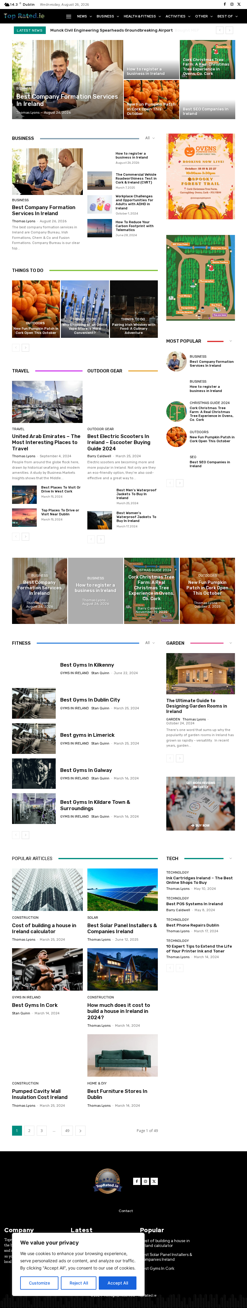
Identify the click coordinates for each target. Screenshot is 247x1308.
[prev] (220, 30)
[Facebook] (224, 4)
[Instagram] (232, 4)
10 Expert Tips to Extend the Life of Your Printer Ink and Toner (199, 948)
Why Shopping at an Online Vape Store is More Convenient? (84, 329)
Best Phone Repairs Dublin (192, 925)
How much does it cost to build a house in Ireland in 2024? (118, 1011)
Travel (18, 429)
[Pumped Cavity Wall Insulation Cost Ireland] (47, 1055)
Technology (177, 872)
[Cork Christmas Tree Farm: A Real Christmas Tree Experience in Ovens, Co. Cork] (207, 59)
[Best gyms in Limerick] (34, 738)
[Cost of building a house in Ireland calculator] (47, 889)
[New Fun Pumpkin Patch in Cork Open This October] (151, 99)
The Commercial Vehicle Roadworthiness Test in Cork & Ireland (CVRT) (136, 178)
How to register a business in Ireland (132, 155)
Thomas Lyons (23, 221)
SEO (193, 457)
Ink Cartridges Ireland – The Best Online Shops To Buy (199, 880)
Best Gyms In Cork (35, 1005)
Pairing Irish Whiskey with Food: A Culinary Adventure (133, 329)
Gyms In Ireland (74, 673)
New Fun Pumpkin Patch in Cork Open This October (36, 331)
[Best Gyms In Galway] (34, 773)
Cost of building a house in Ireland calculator (44, 928)
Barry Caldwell (99, 456)
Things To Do (84, 319)
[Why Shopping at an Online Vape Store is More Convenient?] (85, 309)
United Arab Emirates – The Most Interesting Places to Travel (46, 442)
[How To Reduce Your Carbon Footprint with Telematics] (99, 228)
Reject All (79, 1282)
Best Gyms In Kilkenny (87, 665)
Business (24, 89)
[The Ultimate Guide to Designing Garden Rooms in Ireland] (200, 673)
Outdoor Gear (100, 429)
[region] (78, 1264)
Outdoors (35, 323)
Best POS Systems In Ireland (194, 904)
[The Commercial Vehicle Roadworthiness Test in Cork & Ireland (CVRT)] (99, 180)
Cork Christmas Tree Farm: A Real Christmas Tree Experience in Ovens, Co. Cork (211, 414)
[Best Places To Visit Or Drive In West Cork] (24, 495)
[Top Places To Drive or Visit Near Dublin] (24, 517)
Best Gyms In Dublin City (90, 700)
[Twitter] (239, 4)
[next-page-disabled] (179, 968)
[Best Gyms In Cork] (47, 969)
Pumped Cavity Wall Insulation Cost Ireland (39, 1094)
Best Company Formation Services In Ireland (43, 210)
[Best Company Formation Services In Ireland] (68, 79)
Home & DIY (97, 1083)
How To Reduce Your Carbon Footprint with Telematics (135, 226)
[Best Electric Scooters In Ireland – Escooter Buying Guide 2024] (122, 402)
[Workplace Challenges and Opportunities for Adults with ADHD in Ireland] (99, 204)
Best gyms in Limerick (87, 735)
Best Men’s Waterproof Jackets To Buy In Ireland (137, 494)
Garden (173, 719)
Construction (25, 917)
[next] (229, 30)
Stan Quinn (100, 673)
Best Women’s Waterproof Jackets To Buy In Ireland (136, 517)
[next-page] (25, 348)
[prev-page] (16, 348)
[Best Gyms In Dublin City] (34, 703)
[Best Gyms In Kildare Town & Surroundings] (34, 808)
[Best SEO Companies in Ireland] (207, 99)
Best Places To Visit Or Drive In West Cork (61, 489)
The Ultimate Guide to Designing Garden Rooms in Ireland (196, 706)
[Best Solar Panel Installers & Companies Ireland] (122, 889)
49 (67, 1130)
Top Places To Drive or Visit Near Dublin (60, 512)
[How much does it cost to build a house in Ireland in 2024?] (122, 969)
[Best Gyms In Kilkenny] (34, 668)
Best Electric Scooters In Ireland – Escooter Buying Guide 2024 (118, 442)
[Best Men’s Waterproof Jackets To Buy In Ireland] (99, 497)
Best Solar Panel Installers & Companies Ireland (122, 928)
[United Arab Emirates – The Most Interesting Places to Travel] (47, 402)
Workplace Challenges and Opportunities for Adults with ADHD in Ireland (134, 202)
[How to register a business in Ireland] (151, 59)
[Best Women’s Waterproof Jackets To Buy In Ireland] (99, 520)
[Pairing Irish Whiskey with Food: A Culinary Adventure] (134, 309)
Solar (92, 917)
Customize (39, 1282)
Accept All (118, 1282)
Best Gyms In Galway (86, 770)
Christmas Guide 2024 (210, 403)
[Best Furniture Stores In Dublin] (122, 1055)
